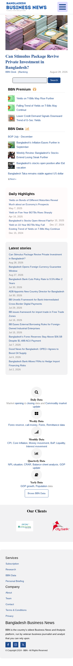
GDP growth (27, 486)
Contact (10, 604)
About (9, 592)
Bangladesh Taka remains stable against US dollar (35, 173)
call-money (31, 424)
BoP (52, 443)
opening (19, 403)
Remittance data (56, 424)
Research (11, 569)
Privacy (9, 616)
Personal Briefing (15, 581)
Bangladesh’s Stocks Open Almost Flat (29, 220)
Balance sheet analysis (45, 464)
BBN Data (11, 575)
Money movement (39, 443)
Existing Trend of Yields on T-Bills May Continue (34, 229)
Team (9, 598)
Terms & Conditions (16, 610)
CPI (9, 443)
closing (30, 403)
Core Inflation (20, 443)
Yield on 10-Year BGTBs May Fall (27, 224)
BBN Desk (10, 72)
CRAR (27, 464)
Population (41, 486)
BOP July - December (20, 136)
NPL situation (15, 464)
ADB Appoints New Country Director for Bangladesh (36, 291)
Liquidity (60, 443)
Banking (23, 72)
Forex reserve (16, 424)
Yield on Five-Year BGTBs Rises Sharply (30, 212)
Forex (42, 424)
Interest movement (36, 446)
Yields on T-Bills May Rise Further (35, 98)
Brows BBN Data (36, 493)
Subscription (12, 563)
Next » (13, 179)
